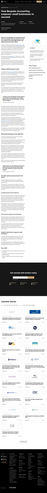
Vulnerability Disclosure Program (41, 472)
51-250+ (33, 305)
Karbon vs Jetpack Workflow (12, 462)
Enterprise (20, 464)
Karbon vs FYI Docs (12, 465)
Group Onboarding (22, 463)
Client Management (12, 469)
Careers (29, 475)
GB (9, 305)
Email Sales (39, 463)
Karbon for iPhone (22, 456)
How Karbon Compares (13, 459)
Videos (29, 464)
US (14, 305)
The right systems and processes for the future (37, 72)
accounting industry (11, 71)
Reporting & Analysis (12, 481)
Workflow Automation (13, 473)
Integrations (21, 455)
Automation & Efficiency (13, 455)
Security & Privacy (41, 467)
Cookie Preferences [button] (41, 473)
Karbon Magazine (31, 455)
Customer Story (4, 7)
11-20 (27, 305)
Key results (31, 78)
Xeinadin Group (11, 56)
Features (11, 468)
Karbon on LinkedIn (10, 487)
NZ (12, 305)
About (29, 472)
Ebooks (29, 463)
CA (7, 305)
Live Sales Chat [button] (40, 464)
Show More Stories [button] (23, 441)
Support (20, 467)
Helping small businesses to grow (34, 67)
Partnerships (30, 479)
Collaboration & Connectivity (12, 457)
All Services (21, 462)
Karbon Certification (22, 477)
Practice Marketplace (31, 456)
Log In (44, 1)
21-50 (30, 305)
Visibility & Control (12, 458)
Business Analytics (12, 472)
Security (39, 469)
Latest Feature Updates (13, 482)
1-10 (24, 305)
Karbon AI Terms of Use (41, 482)
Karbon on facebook (11, 487)
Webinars (29, 461)
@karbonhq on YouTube (13, 487)
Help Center (21, 469)
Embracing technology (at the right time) (36, 70)
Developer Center (40, 455)
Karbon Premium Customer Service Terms (41, 484)
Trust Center (40, 470)
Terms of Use (40, 478)
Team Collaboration (12, 476)
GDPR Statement (40, 480)
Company (30, 471)
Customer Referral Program (31, 476)
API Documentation (41, 456)
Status (20, 471)
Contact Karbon (40, 462)
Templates (30, 460)
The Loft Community (22, 470)
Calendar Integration (12, 477)
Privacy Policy (40, 479)
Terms (39, 476)
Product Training (22, 474)
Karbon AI (11, 480)
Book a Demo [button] (39, 1)
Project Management (12, 474)
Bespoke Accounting (18, 44)
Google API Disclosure (41, 481)
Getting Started (21, 476)
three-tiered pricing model (5, 121)
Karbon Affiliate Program (32, 478)
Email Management (12, 475)
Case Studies (30, 462)
